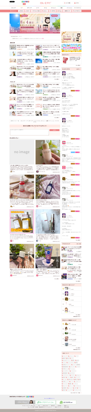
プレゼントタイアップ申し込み (28, 405)
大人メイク (65, 385)
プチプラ (72, 375)
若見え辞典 (66, 407)
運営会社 (53, 405)
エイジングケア (70, 362)
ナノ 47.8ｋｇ (69, 73)
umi (55, 62)
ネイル (38, 120)
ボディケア (31, 120)
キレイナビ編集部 (53, 56)
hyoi (67, 187)
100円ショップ (65, 381)
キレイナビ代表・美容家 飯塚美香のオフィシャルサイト (40, 407)
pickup (78, 360)
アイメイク (65, 383)
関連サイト (66, 405)
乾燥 (64, 390)
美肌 (68, 358)
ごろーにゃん (68, 142)
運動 (76, 379)
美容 (73, 360)
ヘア (27, 120)
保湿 (76, 362)
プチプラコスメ (66, 375)
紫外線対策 (65, 373)
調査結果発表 (65, 366)
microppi (70, 344)
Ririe (29, 49)
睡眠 (70, 383)
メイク (35, 120)
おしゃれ (64, 379)
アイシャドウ (69, 390)
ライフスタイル (78, 385)
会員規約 (59, 405)
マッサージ (75, 383)
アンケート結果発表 (76, 364)
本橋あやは (28, 76)
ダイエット (43, 120)
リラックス (78, 377)
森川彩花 (28, 69)
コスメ (72, 358)
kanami (29, 55)
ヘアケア (78, 366)
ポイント (71, 385)
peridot (70, 333)
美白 (72, 377)
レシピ (68, 377)
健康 (47, 120)
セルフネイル (71, 373)
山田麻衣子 (54, 49)
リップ (72, 381)
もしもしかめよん (69, 167)
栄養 (64, 377)
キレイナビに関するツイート (49, 398)
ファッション (52, 120)
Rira (69, 323)
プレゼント (79, 375)
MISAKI (54, 69)
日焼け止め (71, 379)
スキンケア (23, 120)
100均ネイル (65, 368)
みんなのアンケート (66, 360)
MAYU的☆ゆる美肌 (72, 339)
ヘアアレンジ (77, 381)
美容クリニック (58, 407)
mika (69, 328)
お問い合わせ (45, 405)
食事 (79, 379)
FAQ (39, 405)
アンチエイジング (77, 390)
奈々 (69, 311)
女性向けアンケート (66, 364)
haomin (70, 304)
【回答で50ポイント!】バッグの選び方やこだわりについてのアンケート (27, 38)
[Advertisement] (22, 289)
